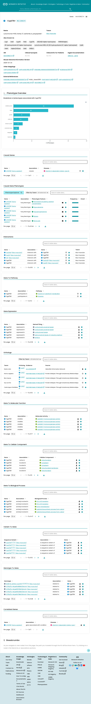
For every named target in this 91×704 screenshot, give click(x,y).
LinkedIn (62, 668)
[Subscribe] (70, 665)
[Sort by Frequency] (78, 199)
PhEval (40, 665)
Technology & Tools (62, 4)
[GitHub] (79, 665)
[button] (75, 202)
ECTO (29, 685)
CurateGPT (41, 682)
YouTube (62, 671)
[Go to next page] (35, 226)
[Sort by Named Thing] (43, 324)
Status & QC (20, 673)
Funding (8, 674)
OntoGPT (41, 679)
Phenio (29, 671)
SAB (7, 665)
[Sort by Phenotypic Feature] (46, 199)
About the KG (20, 689)
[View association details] (82, 171)
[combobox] (45, 9)
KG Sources (20, 692)
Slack (61, 662)
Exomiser (41, 662)
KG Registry (52, 674)
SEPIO (29, 682)
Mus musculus (51, 34)
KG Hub (50, 671)
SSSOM (40, 670)
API (17, 665)
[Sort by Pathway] (43, 291)
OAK (39, 673)
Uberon (29, 662)
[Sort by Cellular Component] (55, 457)
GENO (29, 679)
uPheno (29, 665)
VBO (28, 677)
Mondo (29, 660)
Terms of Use (20, 684)
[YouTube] (84, 665)
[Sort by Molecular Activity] (49, 416)
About (33, 4)
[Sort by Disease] (50, 168)
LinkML (40, 668)
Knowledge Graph (41, 4)
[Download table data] (42, 176)
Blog (60, 665)
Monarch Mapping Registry (51, 667)
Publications (10, 671)
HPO (28, 668)
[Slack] (73, 665)
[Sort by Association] (38, 168)
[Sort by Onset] (86, 199)
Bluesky (61, 674)
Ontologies (51, 4)
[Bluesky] (77, 668)
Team (7, 662)
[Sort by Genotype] (12, 581)
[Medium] (76, 665)
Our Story (9, 660)
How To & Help (21, 676)
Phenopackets (42, 684)
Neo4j (18, 668)
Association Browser (20, 699)
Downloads (20, 662)
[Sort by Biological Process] (48, 498)
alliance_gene (73, 56)
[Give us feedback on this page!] (88, 650)
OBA (28, 674)
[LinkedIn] (81, 665)
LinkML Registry (51, 678)
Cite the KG (20, 686)
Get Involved (63, 660)
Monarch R (20, 670)
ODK (39, 676)
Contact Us (9, 668)
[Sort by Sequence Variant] (17, 540)
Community (85, 4)
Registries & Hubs (75, 4)
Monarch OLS (52, 662)
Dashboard (20, 695)
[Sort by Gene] (9, 168)
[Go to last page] (39, 226)
